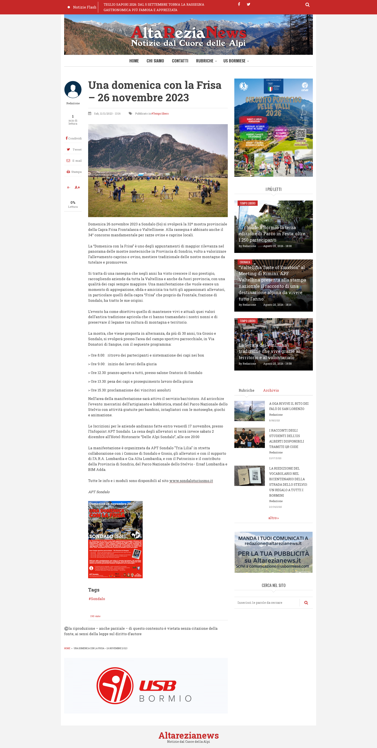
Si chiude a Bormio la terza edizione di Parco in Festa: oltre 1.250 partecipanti (272, 234)
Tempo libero (161, 113)
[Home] (188, 35)
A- (68, 187)
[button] (115, 539)
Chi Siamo (155, 60)
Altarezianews (188, 735)
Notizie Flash (84, 7)
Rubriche (204, 60)
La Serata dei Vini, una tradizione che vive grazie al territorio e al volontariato (269, 351)
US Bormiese (234, 60)
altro (272, 517)
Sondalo (98, 599)
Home (134, 60)
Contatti (180, 60)
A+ (77, 187)
